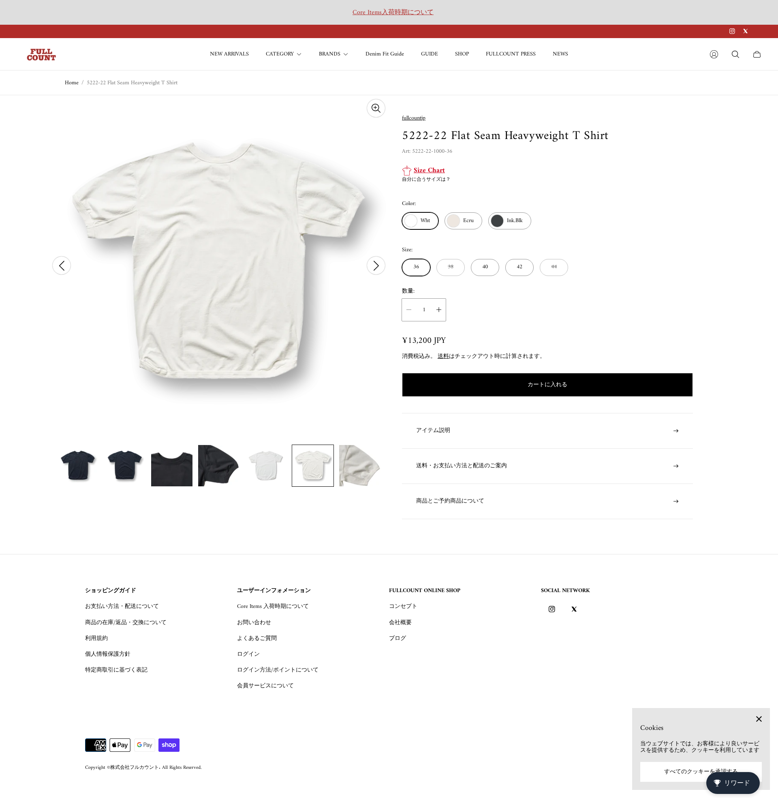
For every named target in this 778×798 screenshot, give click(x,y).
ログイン (248, 654)
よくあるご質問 (257, 638)
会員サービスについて (265, 686)
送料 (443, 356)
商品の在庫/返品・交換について (126, 623)
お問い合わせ (254, 623)
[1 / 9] (78, 466)
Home (72, 83)
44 (554, 267)
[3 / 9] (172, 466)
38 (450, 267)
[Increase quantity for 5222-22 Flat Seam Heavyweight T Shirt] (439, 310)
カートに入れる (547, 385)
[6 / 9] (313, 466)
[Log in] (714, 54)
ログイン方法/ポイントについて (277, 670)
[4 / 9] (219, 466)
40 (485, 267)
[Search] (735, 54)
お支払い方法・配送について (122, 606)
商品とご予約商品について (450, 501)
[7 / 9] (360, 466)
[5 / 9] (266, 466)
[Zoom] (376, 108)
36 (416, 267)
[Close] (759, 719)
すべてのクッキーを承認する (701, 772)
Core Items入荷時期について (393, 12)
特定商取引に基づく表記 (116, 670)
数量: (408, 291)
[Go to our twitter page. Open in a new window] (745, 31)
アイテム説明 (433, 431)
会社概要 (400, 623)
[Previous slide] (62, 265)
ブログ (397, 638)
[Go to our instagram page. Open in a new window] (732, 31)
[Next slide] (376, 265)
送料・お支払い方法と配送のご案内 (461, 466)
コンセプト (403, 606)
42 (519, 267)
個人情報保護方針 (107, 654)
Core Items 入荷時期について (273, 606)
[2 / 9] (125, 466)
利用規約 (96, 638)
